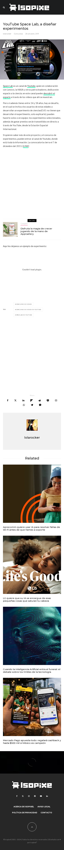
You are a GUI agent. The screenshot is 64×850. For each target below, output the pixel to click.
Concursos (18, 34)
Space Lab (8, 86)
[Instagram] (29, 796)
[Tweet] (15, 400)
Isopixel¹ (33, 842)
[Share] (7, 400)
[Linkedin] (47, 796)
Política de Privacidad (24, 812)
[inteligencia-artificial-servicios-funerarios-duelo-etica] (32, 636)
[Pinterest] (35, 796)
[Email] (56, 400)
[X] (23, 796)
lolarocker (7, 34)
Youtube (31, 86)
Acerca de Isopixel (24, 806)
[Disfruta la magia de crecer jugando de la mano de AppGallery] (10, 229)
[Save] (48, 400)
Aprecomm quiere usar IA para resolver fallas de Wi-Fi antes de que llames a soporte (31, 528)
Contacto (46, 812)
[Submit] (40, 400)
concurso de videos (24, 304)
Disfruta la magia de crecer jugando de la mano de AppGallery (36, 231)
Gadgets (24, 223)
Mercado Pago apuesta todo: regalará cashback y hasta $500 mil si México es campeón (32, 741)
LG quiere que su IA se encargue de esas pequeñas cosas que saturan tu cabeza (27, 599)
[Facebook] (17, 796)
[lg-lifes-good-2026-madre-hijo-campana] (32, 565)
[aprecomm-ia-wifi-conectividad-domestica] (32, 494)
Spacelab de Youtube (24, 315)
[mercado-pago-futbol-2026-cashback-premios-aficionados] (32, 707)
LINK (25, 146)
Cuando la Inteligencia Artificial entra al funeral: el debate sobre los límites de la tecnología (31, 670)
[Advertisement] (32, 182)
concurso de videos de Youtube (28, 309)
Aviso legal (44, 806)
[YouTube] (41, 796)
